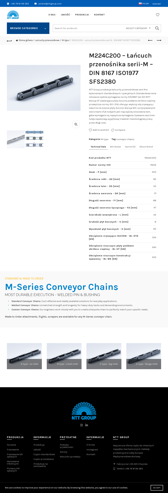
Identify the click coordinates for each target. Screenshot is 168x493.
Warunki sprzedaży (70, 456)
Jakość (37, 449)
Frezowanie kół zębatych (15, 455)
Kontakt (157, 4)
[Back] (9, 40)
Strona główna (26, 40)
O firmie (90, 444)
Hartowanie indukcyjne (13, 462)
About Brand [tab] (146, 146)
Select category (136, 28)
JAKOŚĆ (65, 14)
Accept (156, 488)
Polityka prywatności (66, 446)
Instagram (92, 449)
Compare (120, 130)
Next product (159, 40)
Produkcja (38, 444)
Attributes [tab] (115, 146)
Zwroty (63, 452)
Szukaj (157, 28)
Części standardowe (44, 454)
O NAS (52, 14)
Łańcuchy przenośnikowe (47, 40)
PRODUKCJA (82, 14)
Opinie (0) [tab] (130, 146)
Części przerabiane (43, 459)
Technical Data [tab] (98, 146)
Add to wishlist (101, 130)
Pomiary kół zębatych (13, 469)
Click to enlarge (76, 124)
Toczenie (11, 444)
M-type (65, 40)
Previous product (150, 40)
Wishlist (157, 14)
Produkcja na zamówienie (40, 465)
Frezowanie (13, 449)
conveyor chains (125, 139)
